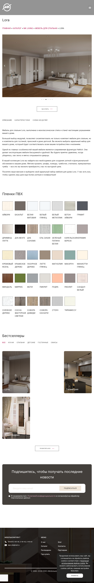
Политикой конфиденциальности (42, 496)
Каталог (17, 28)
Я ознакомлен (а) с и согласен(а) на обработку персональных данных (45, 497)
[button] (90, 7)
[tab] (7, 120)
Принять (74, 575)
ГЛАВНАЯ (6, 28)
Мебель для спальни (46, 28)
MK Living (28, 28)
